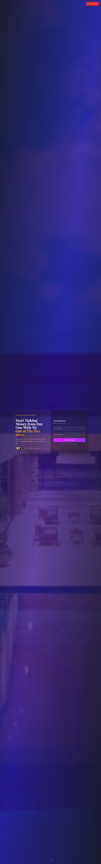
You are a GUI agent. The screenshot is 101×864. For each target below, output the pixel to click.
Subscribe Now (69, 440)
